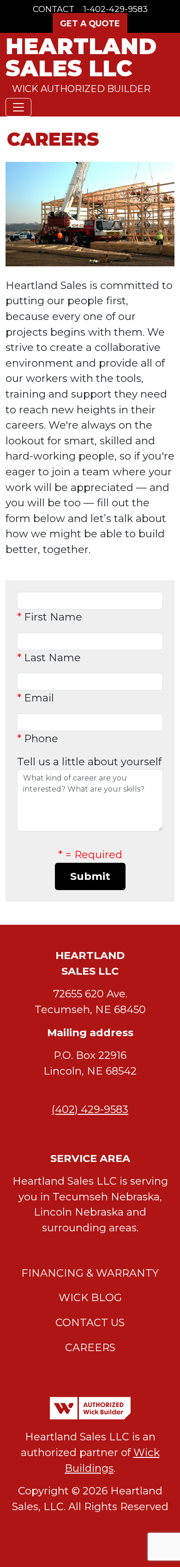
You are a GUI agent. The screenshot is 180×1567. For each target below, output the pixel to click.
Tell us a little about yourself (89, 761)
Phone (37, 738)
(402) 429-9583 (90, 1109)
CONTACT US (90, 1322)
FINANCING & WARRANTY (90, 1272)
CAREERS (90, 1347)
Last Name (49, 657)
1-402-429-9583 (116, 9)
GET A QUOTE (90, 23)
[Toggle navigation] (18, 107)
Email (35, 697)
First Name (49, 616)
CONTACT (53, 9)
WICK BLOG (90, 1297)
